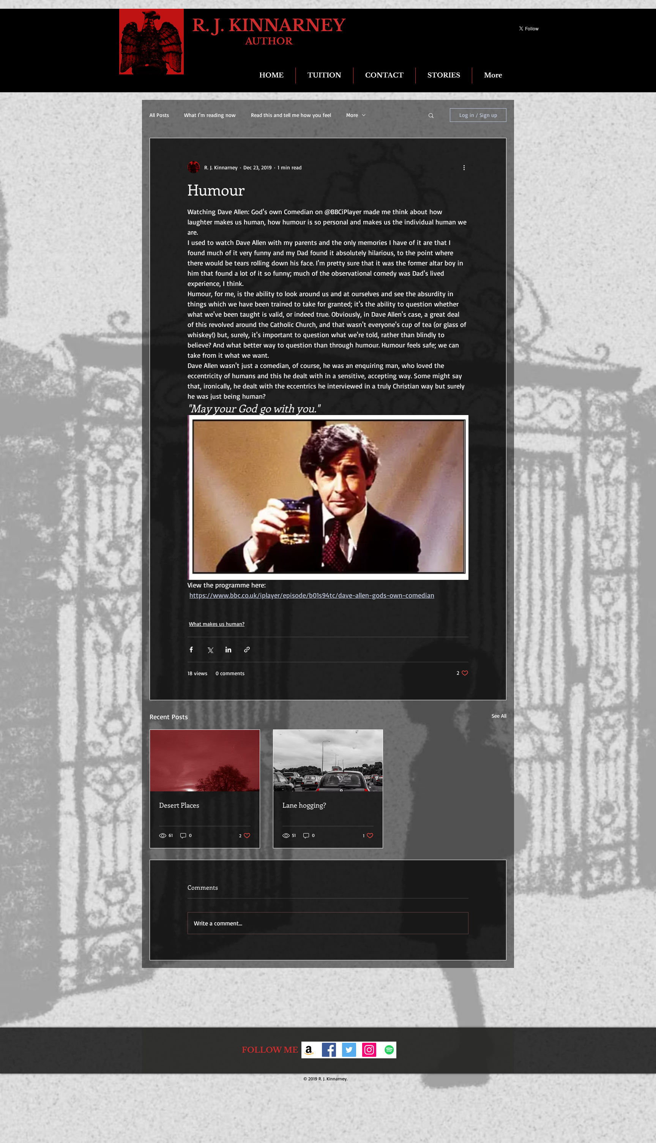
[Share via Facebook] (191, 649)
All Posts (159, 115)
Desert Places (179, 805)
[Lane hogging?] (328, 760)
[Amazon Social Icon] (309, 1050)
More (352, 115)
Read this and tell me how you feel (291, 115)
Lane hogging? (304, 805)
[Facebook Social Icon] (329, 1050)
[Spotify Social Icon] (389, 1050)
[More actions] (463, 167)
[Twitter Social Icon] (349, 1050)
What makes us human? (216, 623)
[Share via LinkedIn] (228, 649)
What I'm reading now (210, 115)
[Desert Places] (205, 760)
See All (499, 715)
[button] (431, 115)
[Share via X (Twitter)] (209, 649)
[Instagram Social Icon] (369, 1050)
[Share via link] (247, 649)
